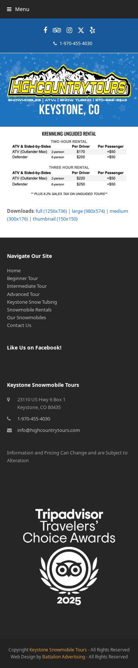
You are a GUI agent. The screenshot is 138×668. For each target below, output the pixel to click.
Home (14, 270)
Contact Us (19, 325)
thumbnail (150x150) (55, 218)
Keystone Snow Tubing (32, 302)
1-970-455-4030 (76, 43)
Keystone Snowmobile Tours (58, 650)
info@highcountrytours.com (48, 430)
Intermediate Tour (27, 286)
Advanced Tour (23, 294)
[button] (18, 9)
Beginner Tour (22, 278)
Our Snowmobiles (26, 317)
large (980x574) (88, 211)
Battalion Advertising (63, 657)
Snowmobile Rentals (29, 309)
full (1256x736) (51, 211)
